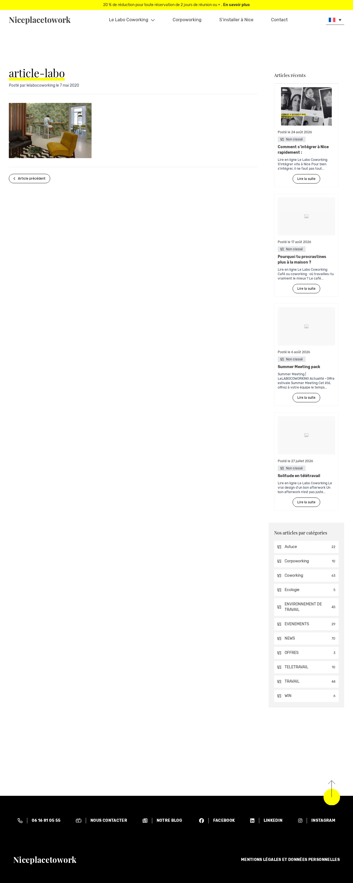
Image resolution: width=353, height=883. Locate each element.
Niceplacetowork (40, 20)
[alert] (39, 820)
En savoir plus (236, 4)
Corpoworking (187, 19)
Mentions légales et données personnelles (290, 859)
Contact (279, 19)
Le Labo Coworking (128, 19)
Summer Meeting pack (299, 367)
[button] (335, 19)
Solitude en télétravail (299, 476)
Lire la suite (306, 179)
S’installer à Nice (236, 19)
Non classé (294, 139)
